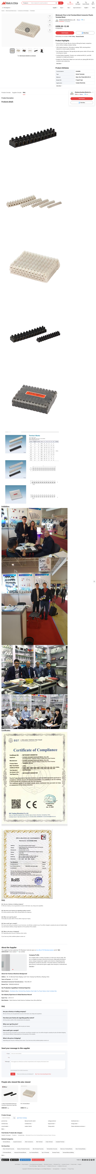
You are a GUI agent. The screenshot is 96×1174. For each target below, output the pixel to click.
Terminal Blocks (6, 1141)
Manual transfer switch (30, 1121)
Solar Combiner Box (52, 991)
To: (9, 1057)
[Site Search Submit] (60, 3)
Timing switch (51, 1126)
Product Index (73, 1164)
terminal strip (5, 1123)
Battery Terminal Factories (23, 1149)
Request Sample (80, 36)
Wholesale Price (57, 1164)
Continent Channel (65, 1164)
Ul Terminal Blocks (7, 1152)
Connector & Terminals (23, 10)
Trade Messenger (25, 1159)
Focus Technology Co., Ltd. (37, 1168)
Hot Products (17, 1164)
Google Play (14, 1159)
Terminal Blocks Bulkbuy (68, 1152)
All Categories (7, 7)
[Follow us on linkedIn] (93, 1159)
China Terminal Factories (8, 1149)
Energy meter (74, 1123)
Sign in (92, 4)
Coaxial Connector (17, 1141)
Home (3, 10)
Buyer (61, 7)
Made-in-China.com (42, 1166)
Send (13, 1074)
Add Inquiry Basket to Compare (27, 55)
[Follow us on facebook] (83, 1159)
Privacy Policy (71, 1168)
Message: (7, 1061)
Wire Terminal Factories (38, 1149)
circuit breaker (5, 1126)
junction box (4, 1121)
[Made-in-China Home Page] (10, 3)
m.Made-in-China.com (51, 1166)
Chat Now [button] (86, 33)
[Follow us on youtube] (89, 1159)
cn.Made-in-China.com (62, 1166)
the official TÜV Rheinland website (45, 950)
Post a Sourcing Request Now (43, 1074)
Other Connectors (29, 1141)
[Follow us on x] (85, 1159)
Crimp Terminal (49, 1141)
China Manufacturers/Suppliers (36, 1164)
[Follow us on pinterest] (91, 1159)
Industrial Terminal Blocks (20, 1152)
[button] (56, 3)
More (3, 1155)
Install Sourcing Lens (39, 1159)
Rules (93, 7)
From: (8, 1053)
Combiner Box (28, 1123)
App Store (5, 1159)
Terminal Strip (22, 991)
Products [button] (25, 3)
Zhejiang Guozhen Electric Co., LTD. (67, 19)
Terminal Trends (55, 1152)
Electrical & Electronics (11, 10)
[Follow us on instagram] (87, 1159)
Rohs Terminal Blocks (81, 1149)
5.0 (77, 94)
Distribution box (75, 1121)
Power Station (42, 991)
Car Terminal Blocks (33, 1152)
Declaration (63, 1168)
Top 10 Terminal (45, 1152)
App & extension (77, 7)
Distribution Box (14, 991)
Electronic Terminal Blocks (66, 1149)
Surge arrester (51, 1123)
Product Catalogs (22, 1118)
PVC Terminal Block (25, 1103)
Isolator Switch (28, 1126)
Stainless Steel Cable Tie (32, 991)
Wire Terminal (39, 1141)
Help (68, 7)
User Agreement (56, 1168)
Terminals (32, 10)
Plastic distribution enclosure (78, 1126)
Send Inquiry (65, 33)
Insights (79, 1164)
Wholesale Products (48, 1164)
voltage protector (52, 1121)
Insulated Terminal (60, 1141)
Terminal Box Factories (52, 1149)
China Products (25, 1164)
